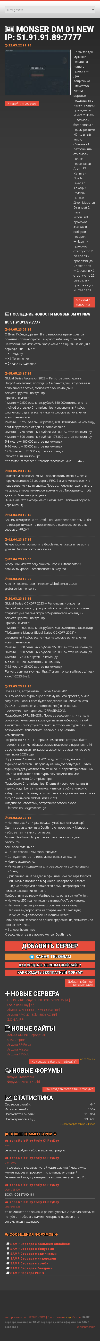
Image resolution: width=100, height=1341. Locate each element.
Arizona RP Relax (19, 1044)
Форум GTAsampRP (21, 1077)
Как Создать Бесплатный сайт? (50, 965)
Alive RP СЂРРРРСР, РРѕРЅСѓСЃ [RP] (33, 1010)
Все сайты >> (87, 1059)
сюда (68, 1317)
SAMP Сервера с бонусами (32, 1249)
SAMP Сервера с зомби (29, 1263)
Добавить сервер (50, 946)
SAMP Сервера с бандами (31, 1268)
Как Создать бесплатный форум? (50, 972)
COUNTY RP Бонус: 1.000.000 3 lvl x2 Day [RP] (38, 1000)
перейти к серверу (22, 103)
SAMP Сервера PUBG (27, 1273)
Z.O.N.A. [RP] (15, 1019)
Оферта (77, 1317)
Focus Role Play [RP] (20, 1005)
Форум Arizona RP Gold (23, 1082)
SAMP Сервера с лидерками (33, 1258)
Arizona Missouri (19, 1049)
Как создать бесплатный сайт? (54, 1061)
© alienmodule (86, 1327)
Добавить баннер (80, 983)
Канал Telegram (53, 956)
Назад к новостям (83, 302)
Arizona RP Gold (18, 1054)
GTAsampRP (16, 1040)
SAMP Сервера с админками (33, 1253)
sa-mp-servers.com (16, 1317)
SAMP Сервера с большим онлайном (40, 1244)
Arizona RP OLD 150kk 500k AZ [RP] (32, 1015)
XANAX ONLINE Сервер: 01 (26, 1035)
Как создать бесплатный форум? (69, 1089)
